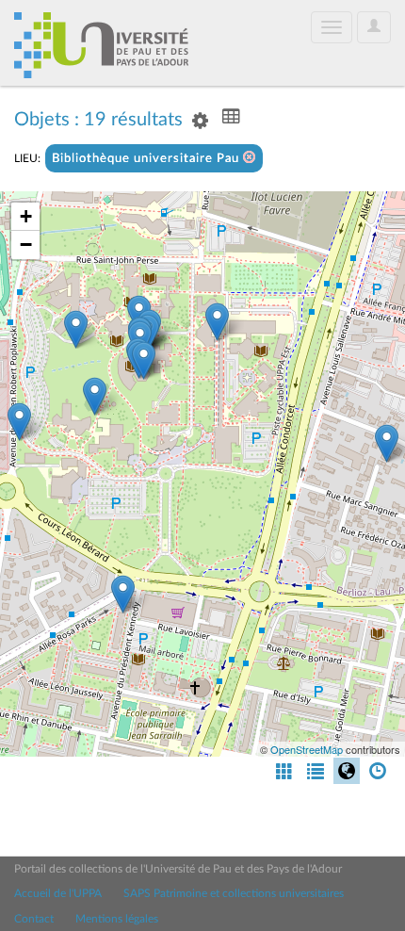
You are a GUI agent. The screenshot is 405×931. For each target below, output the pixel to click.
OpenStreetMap (306, 749)
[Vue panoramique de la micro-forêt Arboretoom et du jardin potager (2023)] (94, 396)
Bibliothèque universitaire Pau (147, 159)
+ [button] (26, 216)
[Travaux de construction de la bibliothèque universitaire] (217, 321)
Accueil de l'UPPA (58, 893)
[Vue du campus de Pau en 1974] (19, 421)
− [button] (26, 244)
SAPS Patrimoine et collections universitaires (233, 893)
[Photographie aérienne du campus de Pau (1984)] (386, 443)
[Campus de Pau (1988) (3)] (76, 329)
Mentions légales (116, 918)
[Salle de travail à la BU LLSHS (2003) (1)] (143, 360)
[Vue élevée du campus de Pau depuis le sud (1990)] (123, 594)
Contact (34, 918)
